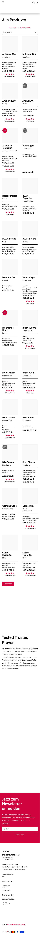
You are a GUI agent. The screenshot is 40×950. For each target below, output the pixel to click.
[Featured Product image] (10, 44)
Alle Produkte (25, 28)
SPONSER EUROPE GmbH (16, 925)
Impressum (6, 885)
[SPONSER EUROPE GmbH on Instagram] (6, 904)
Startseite (13, 28)
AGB (3, 888)
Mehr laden (8, 584)
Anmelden (20, 835)
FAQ (3, 876)
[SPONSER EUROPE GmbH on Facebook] (3, 904)
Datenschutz (6, 890)
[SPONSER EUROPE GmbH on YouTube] (9, 904)
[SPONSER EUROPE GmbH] (20, 3)
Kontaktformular (7, 874)
